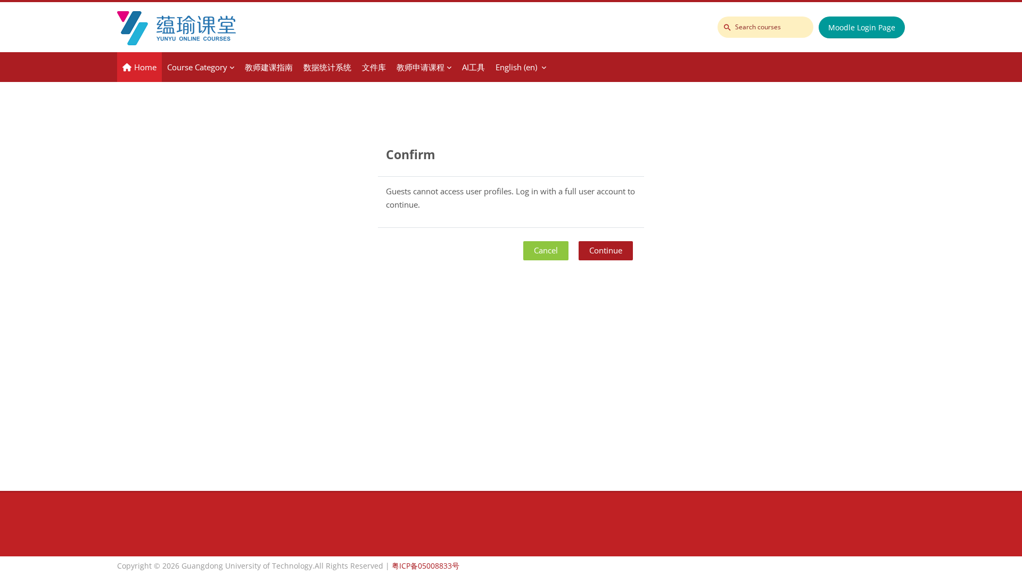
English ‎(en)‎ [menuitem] (516, 67)
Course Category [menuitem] (197, 67)
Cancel (546, 250)
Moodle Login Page (861, 27)
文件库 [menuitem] (374, 67)
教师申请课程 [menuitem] (420, 67)
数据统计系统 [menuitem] (327, 67)
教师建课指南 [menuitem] (269, 67)
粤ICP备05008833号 (425, 566)
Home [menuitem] (145, 67)
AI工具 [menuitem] (473, 67)
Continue (605, 250)
